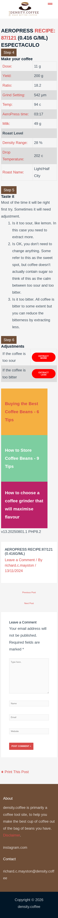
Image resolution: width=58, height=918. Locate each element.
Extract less (44, 373)
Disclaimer (11, 835)
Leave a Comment (20, 560)
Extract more (44, 357)
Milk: (6, 123)
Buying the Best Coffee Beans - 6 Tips (22, 411)
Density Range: (15, 143)
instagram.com (15, 847)
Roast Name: (13, 172)
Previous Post (29, 592)
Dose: (7, 66)
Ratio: (7, 85)
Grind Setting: (13, 95)
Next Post (29, 603)
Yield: (6, 76)
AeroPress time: (15, 114)
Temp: (7, 104)
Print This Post (16, 772)
